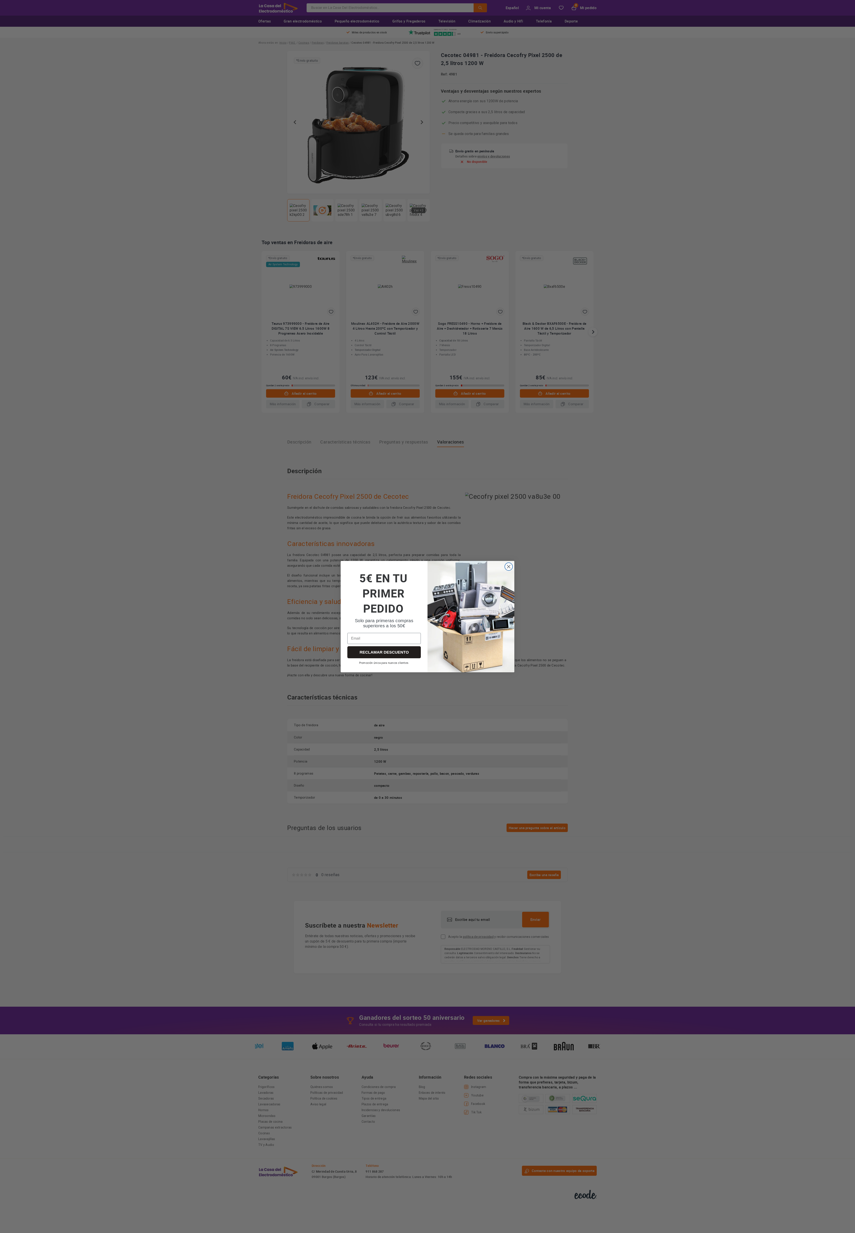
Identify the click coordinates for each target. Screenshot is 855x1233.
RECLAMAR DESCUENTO (384, 652)
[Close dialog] (509, 566)
